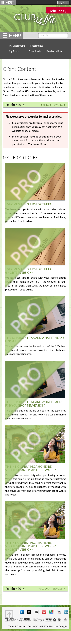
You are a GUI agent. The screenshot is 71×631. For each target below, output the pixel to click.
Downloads (35, 51)
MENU (15, 35)
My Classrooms (17, 45)
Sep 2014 (45, 104)
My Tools (14, 51)
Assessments (36, 45)
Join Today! (59, 11)
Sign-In (63, 2)
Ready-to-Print (54, 51)
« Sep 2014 (44, 588)
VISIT (10, 2)
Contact (31, 626)
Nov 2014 (60, 104)
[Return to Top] (9, 614)
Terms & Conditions (17, 626)
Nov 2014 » (59, 588)
